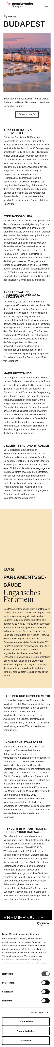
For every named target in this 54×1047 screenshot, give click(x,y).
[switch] (45, 982)
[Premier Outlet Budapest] (19, 5)
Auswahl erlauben (26, 1031)
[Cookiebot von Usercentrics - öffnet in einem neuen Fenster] (37, 924)
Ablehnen (26, 1040)
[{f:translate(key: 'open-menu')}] (46, 5)
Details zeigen (37, 1012)
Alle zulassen (26, 1021)
